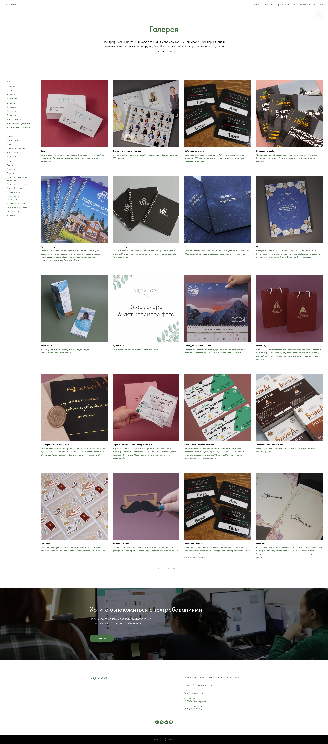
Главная (256, 4)
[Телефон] (157, 722)
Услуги (268, 4)
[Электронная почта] (166, 722)
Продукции (282, 4)
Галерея (318, 4)
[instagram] (171, 722)
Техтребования (301, 4)
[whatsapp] (162, 722)
